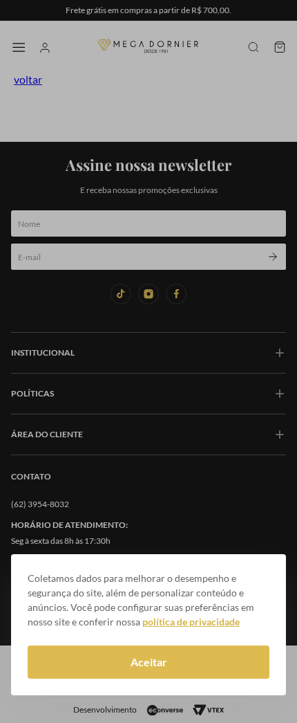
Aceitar (149, 661)
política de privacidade (191, 622)
